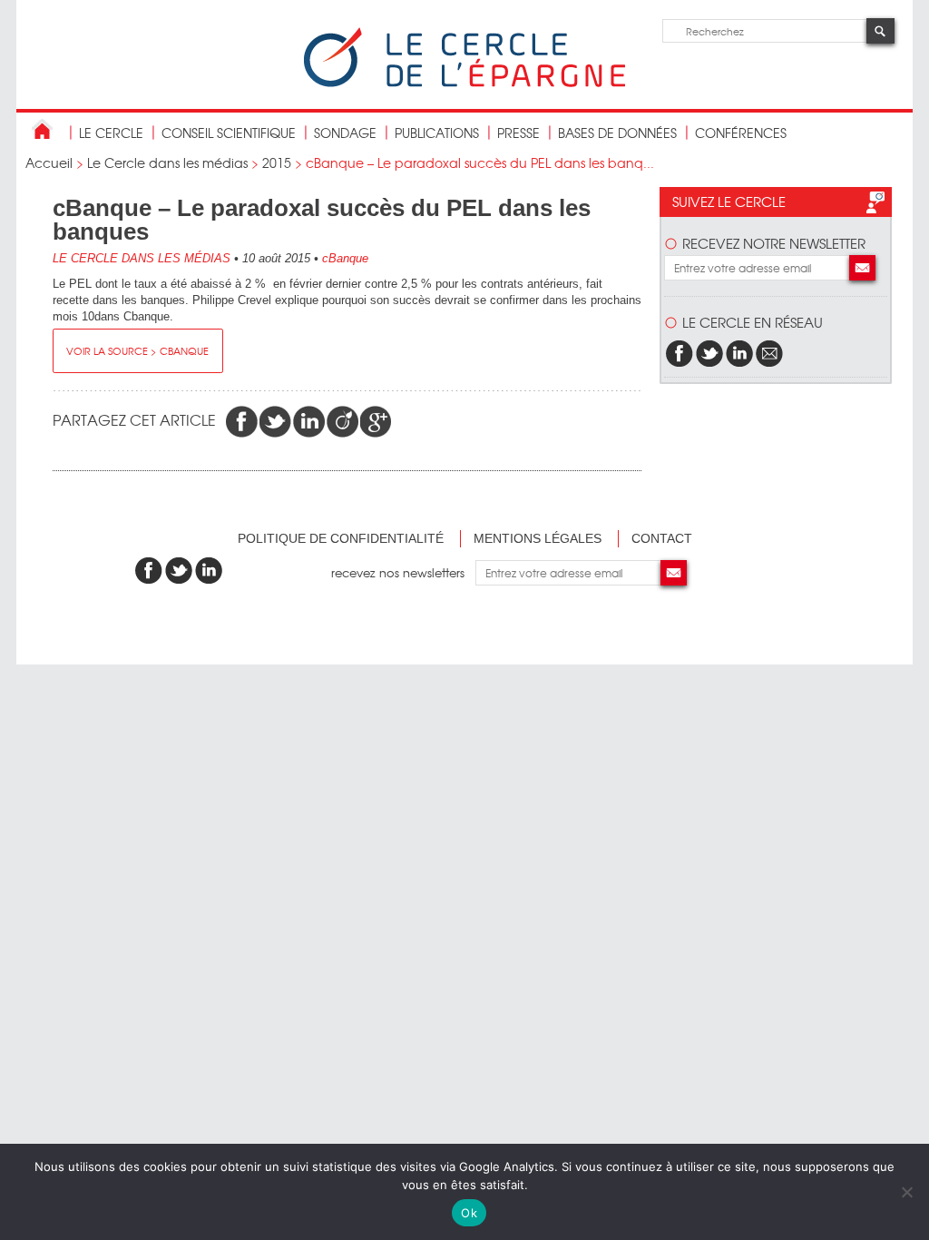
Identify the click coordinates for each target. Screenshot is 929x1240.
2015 (276, 162)
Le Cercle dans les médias (167, 162)
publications (437, 132)
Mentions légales (537, 538)
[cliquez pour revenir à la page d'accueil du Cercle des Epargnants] (464, 83)
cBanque (345, 258)
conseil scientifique (228, 132)
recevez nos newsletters (403, 572)
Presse (518, 132)
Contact (661, 538)
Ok (469, 1213)
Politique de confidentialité (341, 538)
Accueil (49, 162)
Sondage (345, 132)
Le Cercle (111, 132)
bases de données (617, 132)
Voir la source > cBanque (137, 350)
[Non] (906, 1192)
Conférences (741, 132)
